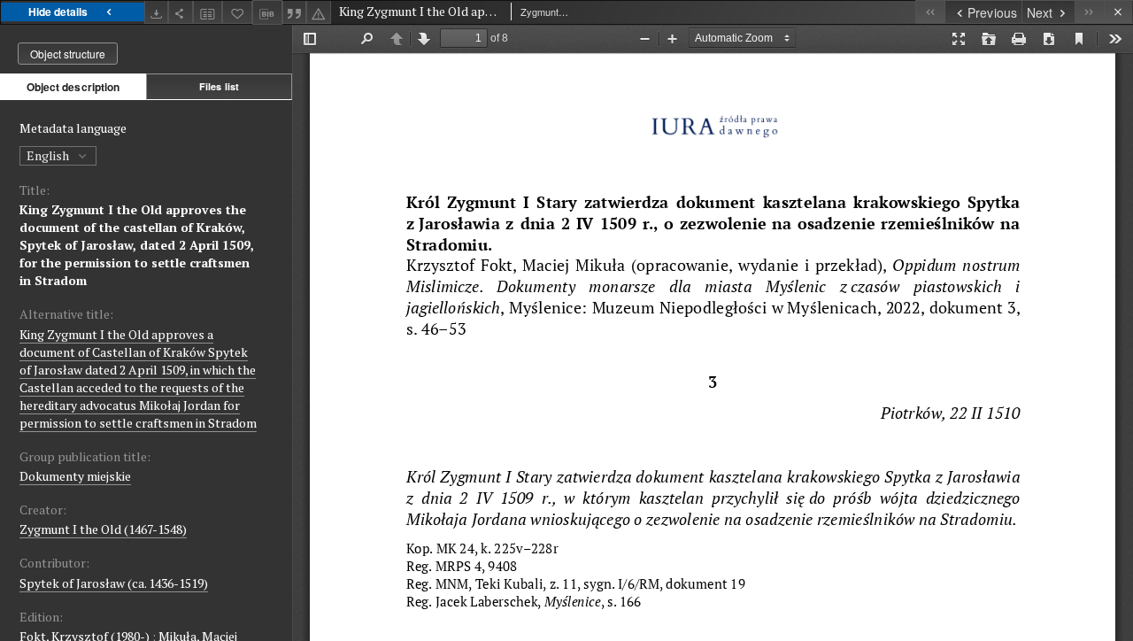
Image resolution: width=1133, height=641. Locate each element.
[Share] (180, 12)
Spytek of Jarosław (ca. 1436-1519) (113, 583)
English (49, 155)
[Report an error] (318, 12)
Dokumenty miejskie (75, 475)
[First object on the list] (929, 12)
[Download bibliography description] (267, 12)
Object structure (67, 53)
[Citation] (294, 12)
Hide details (58, 11)
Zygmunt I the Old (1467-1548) (103, 529)
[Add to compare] (208, 12)
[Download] (156, 12)
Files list (219, 86)
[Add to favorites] (237, 12)
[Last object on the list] (1089, 12)
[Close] (1118, 12)
